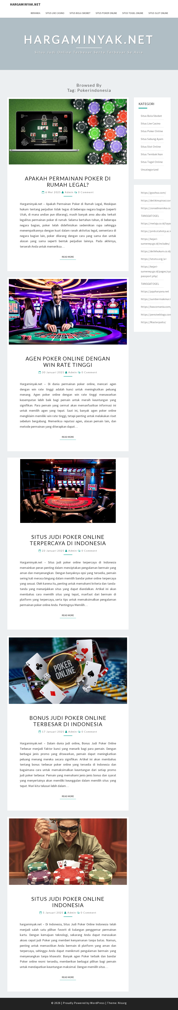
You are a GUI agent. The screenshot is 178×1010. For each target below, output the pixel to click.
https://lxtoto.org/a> (154, 259)
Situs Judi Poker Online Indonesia (67, 902)
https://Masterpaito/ (153, 322)
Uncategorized (149, 169)
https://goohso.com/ (153, 192)
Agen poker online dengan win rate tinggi (68, 361)
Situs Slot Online (158, 13)
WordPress (97, 1003)
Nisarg (122, 1003)
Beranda (35, 13)
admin (69, 192)
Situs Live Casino (55, 13)
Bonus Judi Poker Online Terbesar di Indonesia (67, 721)
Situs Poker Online (106, 13)
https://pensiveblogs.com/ (157, 314)
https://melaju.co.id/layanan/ (158, 223)
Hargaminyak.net (25, 4)
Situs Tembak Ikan (152, 154)
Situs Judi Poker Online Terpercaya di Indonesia (68, 540)
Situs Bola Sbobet (80, 13)
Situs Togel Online (132, 13)
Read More (69, 256)
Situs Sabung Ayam (152, 139)
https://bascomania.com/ (156, 306)
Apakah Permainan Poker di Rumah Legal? (68, 181)
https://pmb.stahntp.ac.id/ (157, 231)
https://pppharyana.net (155, 291)
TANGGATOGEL (150, 215)
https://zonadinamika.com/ (157, 208)
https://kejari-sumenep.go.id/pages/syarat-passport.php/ (158, 271)
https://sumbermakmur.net (157, 299)
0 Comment (86, 192)
